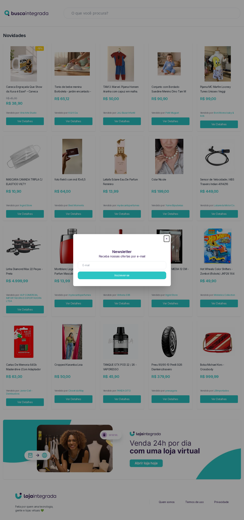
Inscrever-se (122, 275)
